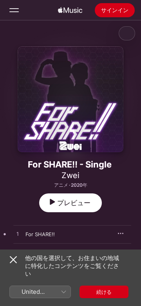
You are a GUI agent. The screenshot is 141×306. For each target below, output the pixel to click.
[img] (70, 10)
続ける (104, 292)
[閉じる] (13, 259)
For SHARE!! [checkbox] (40, 234)
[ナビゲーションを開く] (14, 10)
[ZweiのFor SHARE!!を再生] (17, 234)
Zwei (70, 175)
